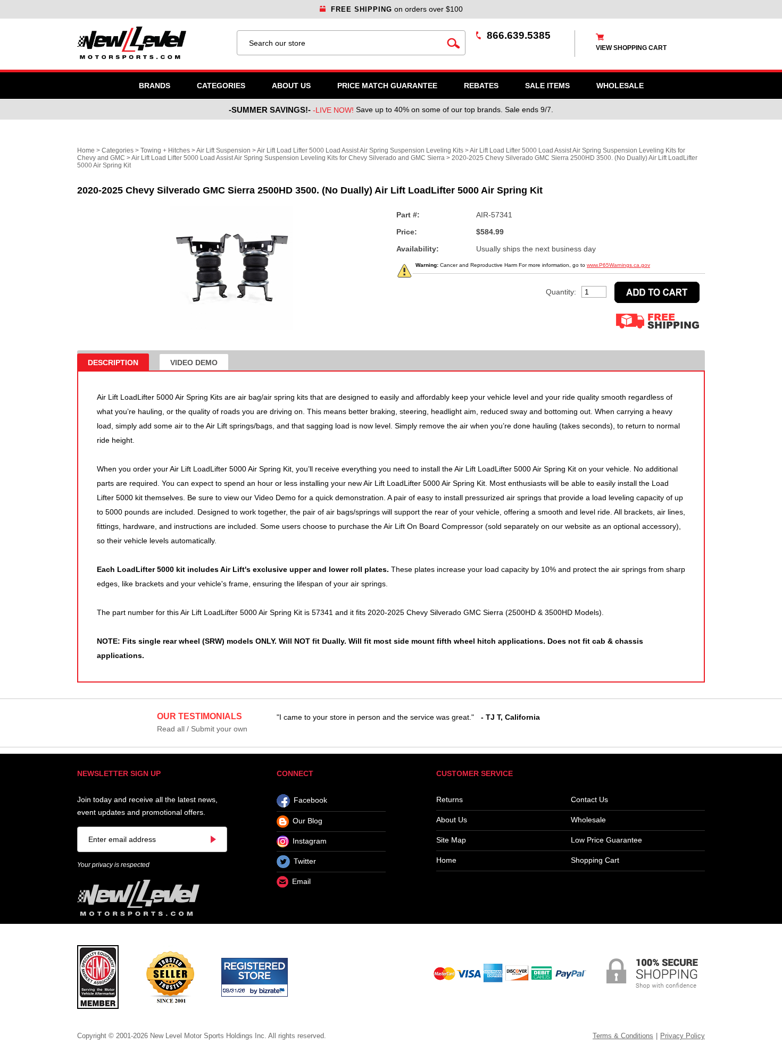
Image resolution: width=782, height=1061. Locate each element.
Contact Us (589, 800)
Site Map (451, 840)
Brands (154, 85)
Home (86, 150)
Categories (221, 85)
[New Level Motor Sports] (151, 43)
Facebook (310, 800)
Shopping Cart (595, 860)
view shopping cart (631, 48)
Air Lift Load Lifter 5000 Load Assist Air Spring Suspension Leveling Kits (360, 150)
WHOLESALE (620, 85)
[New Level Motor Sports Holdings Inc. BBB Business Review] (170, 976)
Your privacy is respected (113, 865)
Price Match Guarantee (387, 85)
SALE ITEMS (547, 85)
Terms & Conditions (623, 1036)
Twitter (305, 861)
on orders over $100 (397, 9)
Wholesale (588, 820)
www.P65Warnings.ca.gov (618, 265)
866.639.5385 (519, 35)
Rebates (481, 85)
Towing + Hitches (165, 150)
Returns (449, 800)
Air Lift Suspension (223, 150)
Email (301, 882)
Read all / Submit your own (202, 729)
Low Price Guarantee (606, 840)
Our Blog (307, 821)
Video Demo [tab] (194, 362)
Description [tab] (113, 362)
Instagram (310, 841)
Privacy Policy (682, 1036)
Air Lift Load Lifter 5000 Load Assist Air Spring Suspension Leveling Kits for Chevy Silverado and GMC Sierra (288, 158)
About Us (291, 85)
